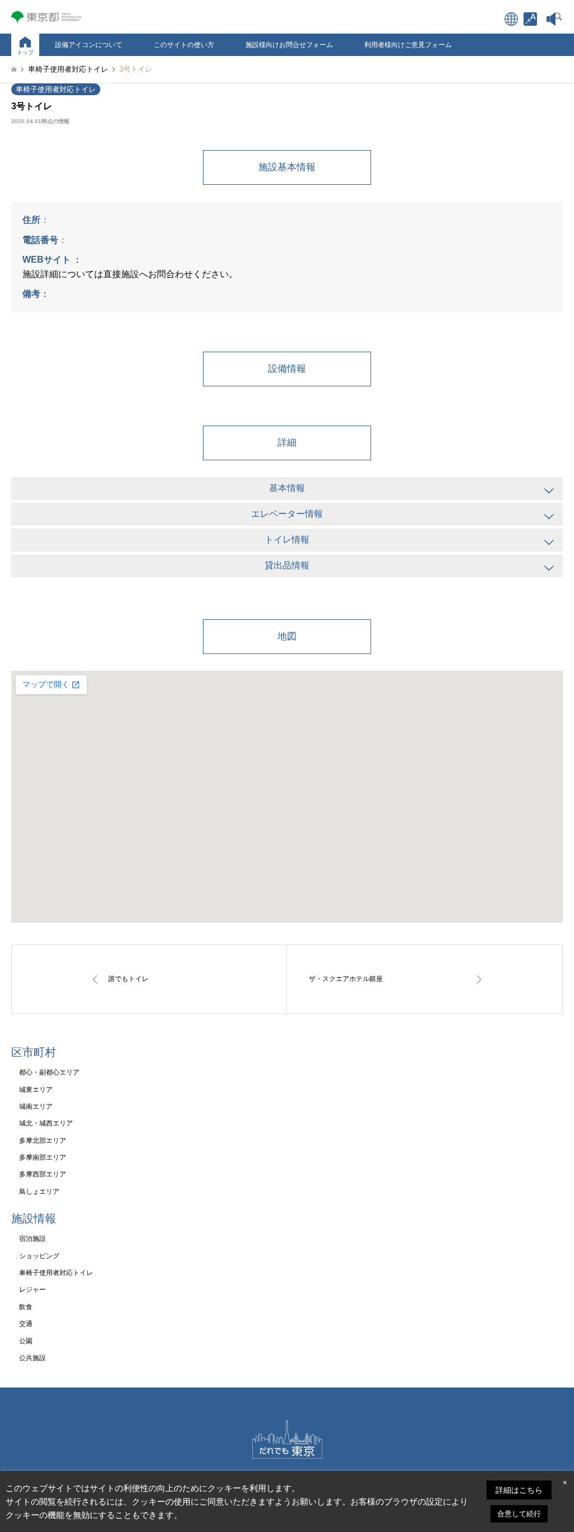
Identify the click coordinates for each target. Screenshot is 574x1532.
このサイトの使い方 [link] (184, 45)
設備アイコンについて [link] (88, 45)
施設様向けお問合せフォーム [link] (289, 45)
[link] (530, 19)
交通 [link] (26, 1324)
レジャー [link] (32, 1289)
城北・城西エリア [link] (46, 1123)
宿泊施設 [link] (32, 1239)
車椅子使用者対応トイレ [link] (56, 89)
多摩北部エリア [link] (42, 1141)
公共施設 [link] (32, 1358)
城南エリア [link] (36, 1106)
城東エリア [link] (36, 1090)
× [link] (565, 1482)
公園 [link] (26, 1341)
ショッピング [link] (39, 1256)
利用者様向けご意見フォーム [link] (408, 45)
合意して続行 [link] (519, 1514)
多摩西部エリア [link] (42, 1174)
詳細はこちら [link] (519, 1490)
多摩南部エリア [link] (42, 1157)
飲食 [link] (26, 1307)
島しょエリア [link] (39, 1191)
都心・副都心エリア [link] (49, 1072)
